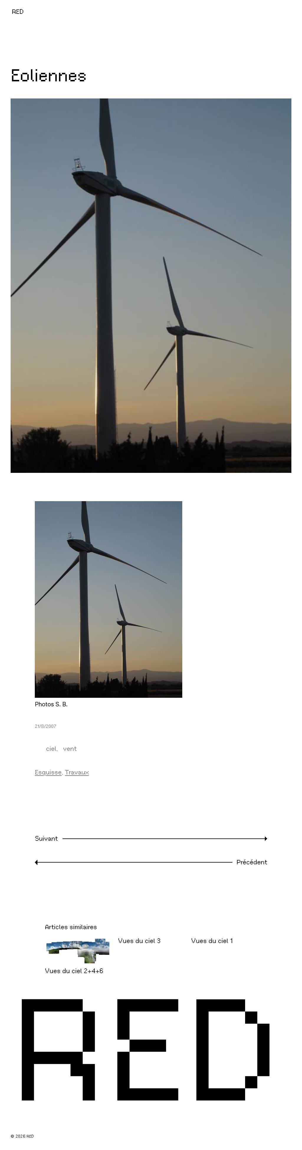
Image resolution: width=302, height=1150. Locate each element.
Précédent (252, 862)
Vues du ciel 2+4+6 (74, 971)
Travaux (77, 772)
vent (70, 749)
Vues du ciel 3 (139, 941)
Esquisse (48, 772)
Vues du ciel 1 (212, 941)
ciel (51, 749)
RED (18, 12)
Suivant (46, 839)
